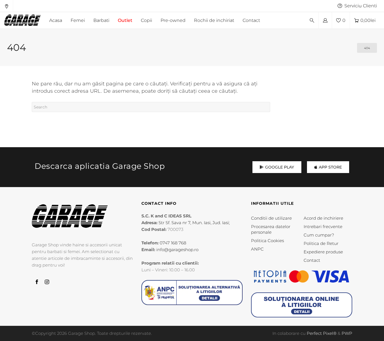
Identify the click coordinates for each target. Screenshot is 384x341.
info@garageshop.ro (177, 249)
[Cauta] (312, 20)
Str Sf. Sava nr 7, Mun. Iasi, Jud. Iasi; (194, 222)
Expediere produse (323, 251)
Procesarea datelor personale (270, 229)
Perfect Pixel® (321, 333)
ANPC (257, 249)
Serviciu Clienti (360, 5)
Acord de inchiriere (323, 218)
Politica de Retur (321, 243)
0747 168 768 (173, 242)
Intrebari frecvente (323, 226)
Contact (312, 260)
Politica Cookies (267, 240)
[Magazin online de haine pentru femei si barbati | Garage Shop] (70, 216)
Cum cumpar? (319, 235)
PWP (347, 333)
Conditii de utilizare (271, 218)
